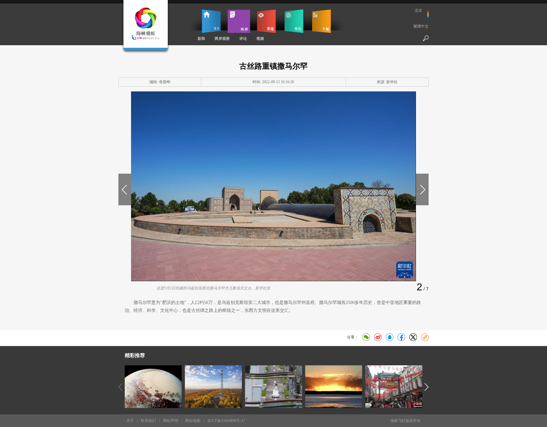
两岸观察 (222, 38)
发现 (266, 21)
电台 (294, 21)
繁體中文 (421, 26)
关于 (130, 420)
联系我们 (148, 420)
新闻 (201, 38)
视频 (260, 38)
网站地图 (192, 420)
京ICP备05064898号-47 (226, 420)
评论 (243, 38)
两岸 (239, 21)
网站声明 (170, 420)
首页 (211, 21)
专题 (321, 21)
